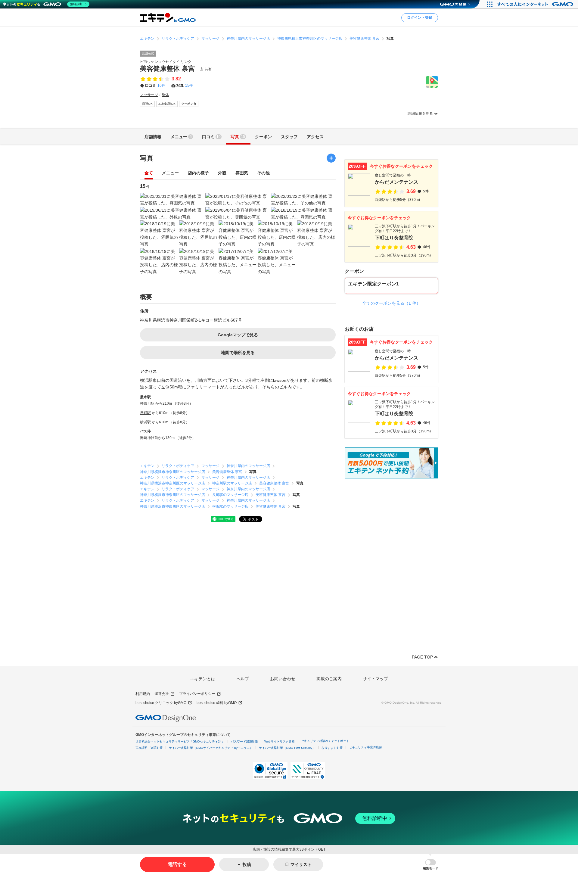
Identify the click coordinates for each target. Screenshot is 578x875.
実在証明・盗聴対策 (149, 747)
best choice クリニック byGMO (160, 703)
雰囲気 (241, 173)
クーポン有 (188, 103)
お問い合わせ (282, 678)
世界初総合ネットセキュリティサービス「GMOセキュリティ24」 (180, 741)
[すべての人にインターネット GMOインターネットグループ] (536, 4)
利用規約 (142, 694)
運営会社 (161, 694)
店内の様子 (198, 173)
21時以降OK (167, 103)
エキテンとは (202, 678)
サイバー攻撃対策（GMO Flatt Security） (287, 747)
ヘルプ (242, 678)
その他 (263, 173)
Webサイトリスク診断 (279, 741)
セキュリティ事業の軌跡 (365, 747)
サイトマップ (375, 678)
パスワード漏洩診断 (244, 741)
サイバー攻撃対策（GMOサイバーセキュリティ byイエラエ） (211, 747)
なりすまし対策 (332, 747)
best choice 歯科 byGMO (217, 703)
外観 (222, 173)
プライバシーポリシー (197, 694)
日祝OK (147, 103)
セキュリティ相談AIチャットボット (325, 741)
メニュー (170, 173)
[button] (430, 864)
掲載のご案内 (329, 678)
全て (148, 173)
